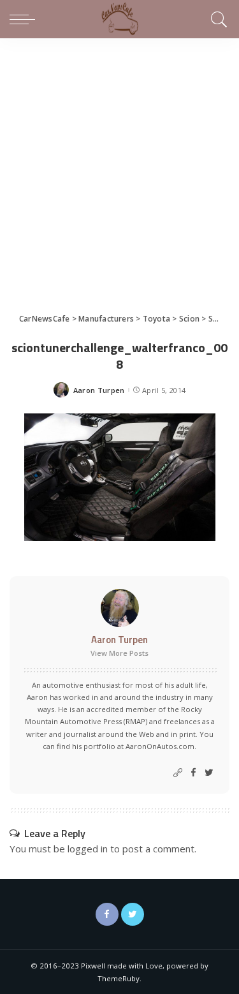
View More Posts (119, 653)
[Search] (217, 19)
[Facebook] (193, 773)
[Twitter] (209, 773)
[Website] (177, 773)
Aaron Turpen (99, 390)
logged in (88, 848)
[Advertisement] (119, 164)
